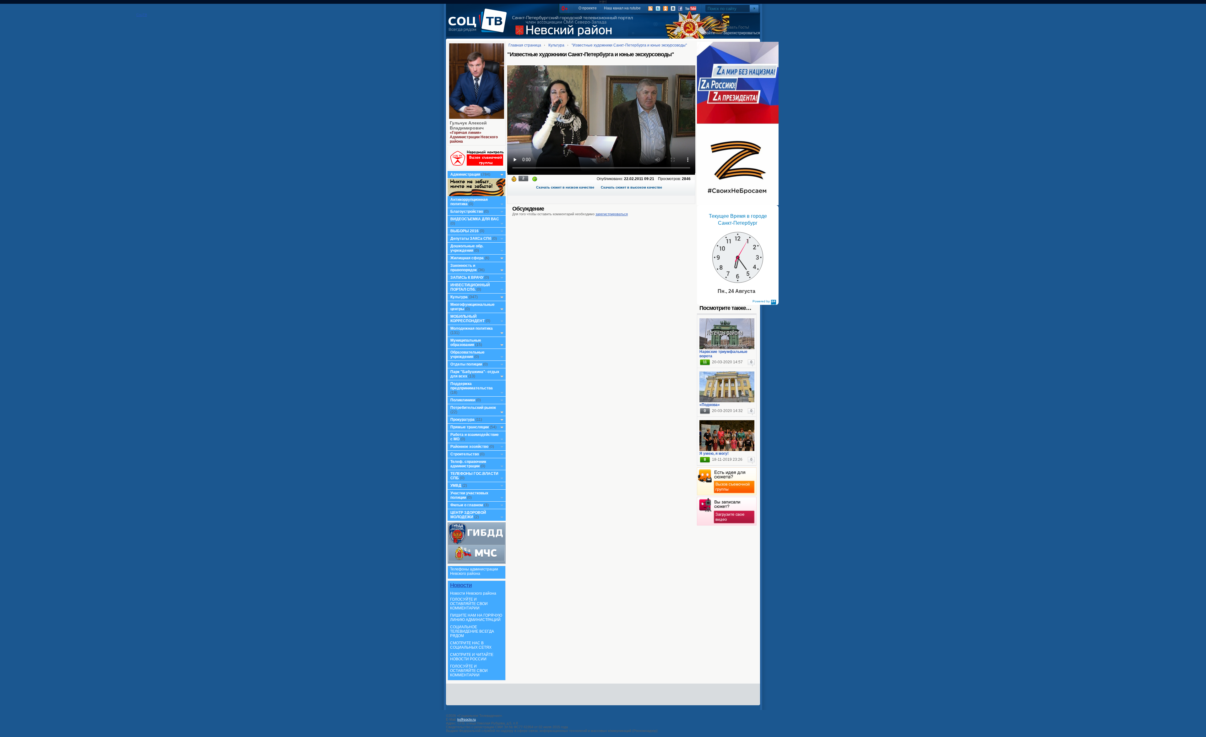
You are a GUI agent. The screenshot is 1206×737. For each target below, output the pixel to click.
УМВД (455, 485)
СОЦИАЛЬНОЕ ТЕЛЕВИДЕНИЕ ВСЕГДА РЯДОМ (472, 631)
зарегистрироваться (611, 214)
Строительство (464, 454)
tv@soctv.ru (466, 719)
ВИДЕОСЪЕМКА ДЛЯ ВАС (474, 219)
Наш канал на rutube (622, 8)
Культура (459, 297)
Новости (461, 585)
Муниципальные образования (465, 342)
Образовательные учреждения (467, 354)
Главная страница (524, 45)
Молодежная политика (471, 328)
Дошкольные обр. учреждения (466, 248)
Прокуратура (462, 419)
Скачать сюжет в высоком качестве (631, 187)
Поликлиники (462, 400)
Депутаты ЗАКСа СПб (470, 238)
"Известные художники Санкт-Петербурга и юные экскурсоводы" (629, 45)
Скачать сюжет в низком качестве (565, 187)
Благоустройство (467, 211)
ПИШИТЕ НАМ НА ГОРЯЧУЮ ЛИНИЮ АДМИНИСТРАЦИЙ (476, 617)
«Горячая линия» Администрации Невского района (474, 137)
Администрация (465, 174)
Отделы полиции (466, 364)
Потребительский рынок (473, 407)
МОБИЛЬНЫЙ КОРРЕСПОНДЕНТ (468, 318)
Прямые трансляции (469, 427)
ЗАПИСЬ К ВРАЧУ (466, 277)
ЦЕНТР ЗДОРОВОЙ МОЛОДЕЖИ (468, 514)
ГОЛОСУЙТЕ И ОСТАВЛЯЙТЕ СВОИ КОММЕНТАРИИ (469, 603)
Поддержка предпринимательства (471, 386)
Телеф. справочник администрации (468, 463)
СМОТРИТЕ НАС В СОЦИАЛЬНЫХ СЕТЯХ (471, 645)
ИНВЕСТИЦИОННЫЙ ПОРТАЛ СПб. (470, 287)
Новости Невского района (473, 593)
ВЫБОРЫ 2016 (464, 231)
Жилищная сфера (467, 258)
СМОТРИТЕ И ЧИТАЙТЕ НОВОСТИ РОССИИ (471, 656)
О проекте (588, 8)
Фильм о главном (466, 505)
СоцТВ (479, 25)
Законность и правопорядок (463, 267)
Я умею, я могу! (714, 453)
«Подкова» (709, 405)
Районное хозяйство (469, 446)
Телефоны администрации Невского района (474, 571)
